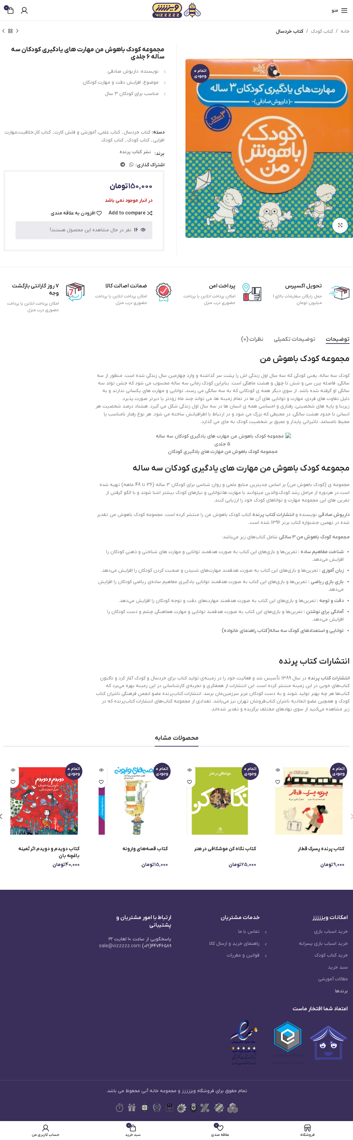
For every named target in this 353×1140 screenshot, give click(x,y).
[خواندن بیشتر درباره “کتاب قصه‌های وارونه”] (101, 770)
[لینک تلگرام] (122, 165)
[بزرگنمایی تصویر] (340, 225)
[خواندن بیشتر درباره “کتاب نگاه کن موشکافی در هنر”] (189, 770)
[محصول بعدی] (3, 31)
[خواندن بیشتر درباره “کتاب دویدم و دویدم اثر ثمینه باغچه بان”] (13, 770)
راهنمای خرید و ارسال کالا (234, 943)
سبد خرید (338, 967)
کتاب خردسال (289, 31)
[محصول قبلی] (17, 31)
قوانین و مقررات (243, 955)
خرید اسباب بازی (331, 931)
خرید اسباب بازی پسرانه (323, 943)
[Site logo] (176, 10)
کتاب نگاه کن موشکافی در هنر (225, 849)
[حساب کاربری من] (24, 10)
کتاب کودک (322, 31)
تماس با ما (249, 931)
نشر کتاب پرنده (135, 152)
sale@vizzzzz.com (120, 946)
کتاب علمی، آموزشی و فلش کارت (87, 132)
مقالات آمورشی (333, 979)
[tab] (338, 339)
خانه (345, 31)
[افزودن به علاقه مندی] (278, 782)
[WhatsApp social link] (131, 165)
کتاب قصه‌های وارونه (145, 849)
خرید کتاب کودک (331, 955)
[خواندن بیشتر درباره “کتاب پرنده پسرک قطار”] (278, 770)
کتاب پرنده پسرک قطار (321, 849)
